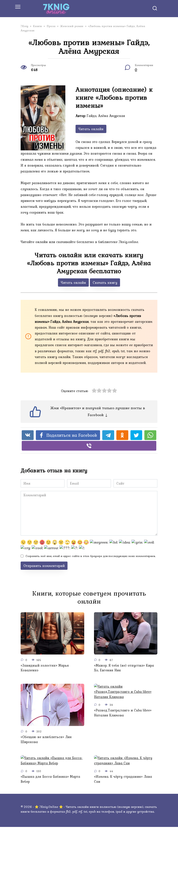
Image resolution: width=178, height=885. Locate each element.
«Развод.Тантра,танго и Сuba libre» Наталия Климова (123, 713)
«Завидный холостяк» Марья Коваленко (45, 668)
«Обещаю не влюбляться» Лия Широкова (46, 739)
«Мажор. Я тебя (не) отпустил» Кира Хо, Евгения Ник (124, 668)
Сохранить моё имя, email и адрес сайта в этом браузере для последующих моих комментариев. (91, 556)
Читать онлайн (91, 129)
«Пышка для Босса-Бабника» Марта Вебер (50, 779)
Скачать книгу (105, 282)
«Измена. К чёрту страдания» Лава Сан (123, 779)
